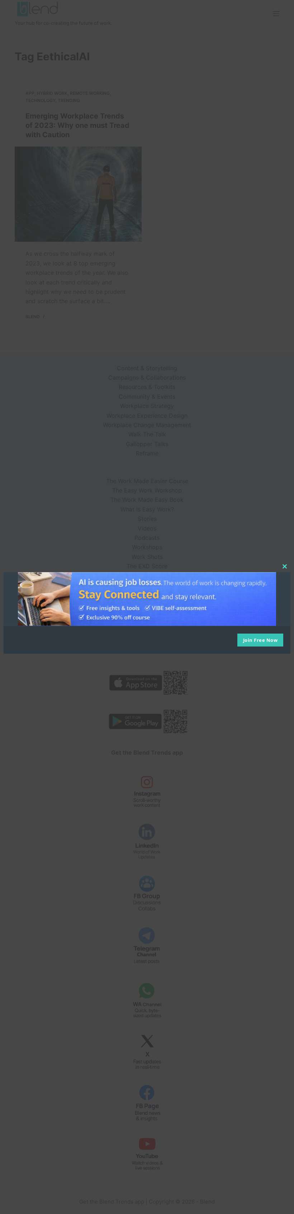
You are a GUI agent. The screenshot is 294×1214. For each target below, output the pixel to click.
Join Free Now (260, 640)
